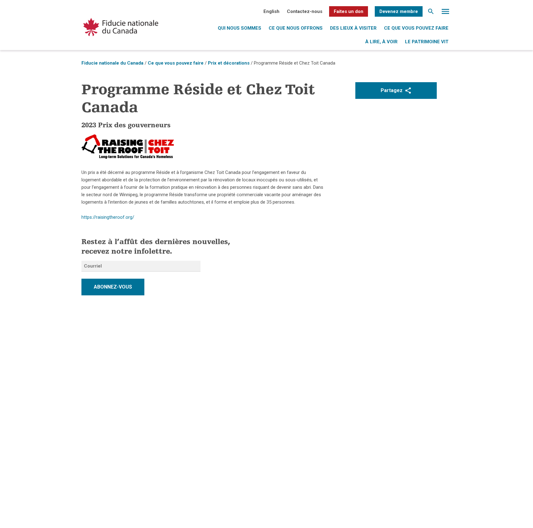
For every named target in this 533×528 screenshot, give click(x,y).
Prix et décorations (229, 63)
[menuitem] (271, 11)
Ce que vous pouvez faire (416, 28)
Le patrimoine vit (426, 41)
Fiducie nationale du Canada (112, 63)
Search (431, 13)
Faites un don (348, 11)
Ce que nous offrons (296, 28)
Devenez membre (398, 11)
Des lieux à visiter (353, 28)
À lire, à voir (381, 41)
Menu (445, 13)
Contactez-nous (304, 11)
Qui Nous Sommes (239, 28)
